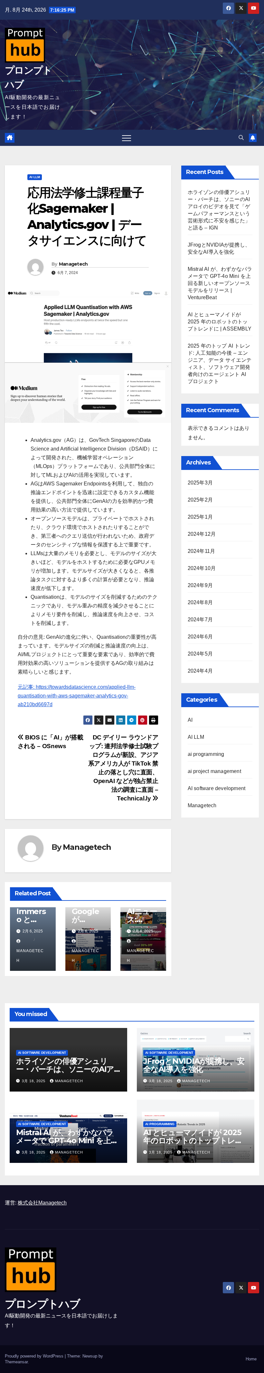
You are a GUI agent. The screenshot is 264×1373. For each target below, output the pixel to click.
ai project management (214, 771)
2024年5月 (200, 653)
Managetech (73, 264)
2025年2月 (200, 500)
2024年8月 (200, 602)
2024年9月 (200, 585)
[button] (241, 137)
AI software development (217, 788)
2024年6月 (200, 636)
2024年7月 (200, 619)
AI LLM (34, 177)
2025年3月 (200, 482)
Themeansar (16, 1361)
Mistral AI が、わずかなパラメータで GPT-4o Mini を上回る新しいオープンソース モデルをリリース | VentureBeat (220, 283)
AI (190, 720)
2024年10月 (202, 568)
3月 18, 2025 (34, 1081)
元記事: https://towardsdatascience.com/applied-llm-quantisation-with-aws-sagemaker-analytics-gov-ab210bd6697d (77, 695)
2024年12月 (202, 534)
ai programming (206, 754)
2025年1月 (200, 517)
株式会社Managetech (42, 1202)
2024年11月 (201, 551)
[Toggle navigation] (126, 137)
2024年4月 (200, 671)
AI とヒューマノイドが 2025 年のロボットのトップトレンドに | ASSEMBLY (219, 321)
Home (251, 1359)
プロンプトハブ (42, 1304)
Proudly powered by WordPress (35, 1356)
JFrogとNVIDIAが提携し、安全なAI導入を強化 (193, 1065)
